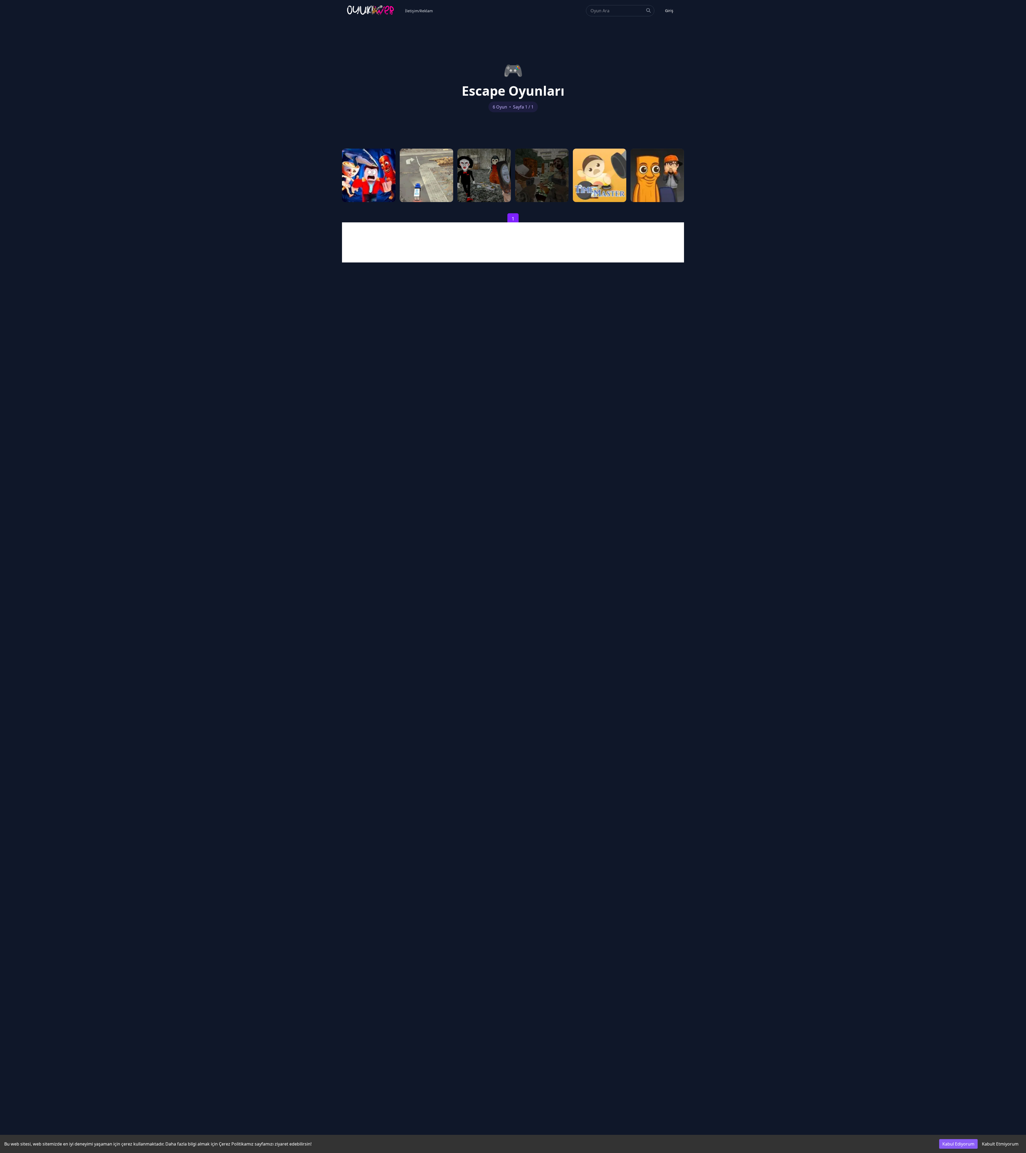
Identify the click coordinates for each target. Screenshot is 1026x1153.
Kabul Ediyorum (958, 1144)
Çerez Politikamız (236, 1144)
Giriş (669, 10)
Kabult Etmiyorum (1000, 1144)
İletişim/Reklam (419, 10)
